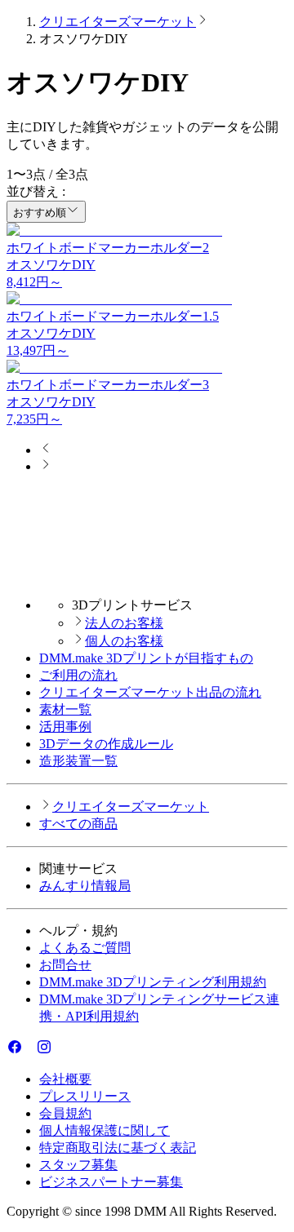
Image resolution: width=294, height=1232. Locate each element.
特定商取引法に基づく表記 (117, 1147)
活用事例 (65, 726)
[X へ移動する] (29, 1050)
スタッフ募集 (78, 1165)
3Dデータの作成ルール (106, 744)
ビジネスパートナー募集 (111, 1182)
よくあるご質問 (85, 948)
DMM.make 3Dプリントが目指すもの (146, 658)
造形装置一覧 (78, 761)
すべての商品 (78, 824)
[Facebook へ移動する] (15, 1050)
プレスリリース (85, 1096)
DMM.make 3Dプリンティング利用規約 (152, 982)
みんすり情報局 (85, 886)
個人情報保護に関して (104, 1130)
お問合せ (65, 965)
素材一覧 (65, 709)
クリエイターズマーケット (117, 22)
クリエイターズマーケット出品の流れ (150, 692)
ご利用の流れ (78, 675)
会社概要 (65, 1079)
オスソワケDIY (51, 265)
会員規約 (65, 1113)
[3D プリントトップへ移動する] (147, 576)
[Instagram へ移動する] (44, 1050)
